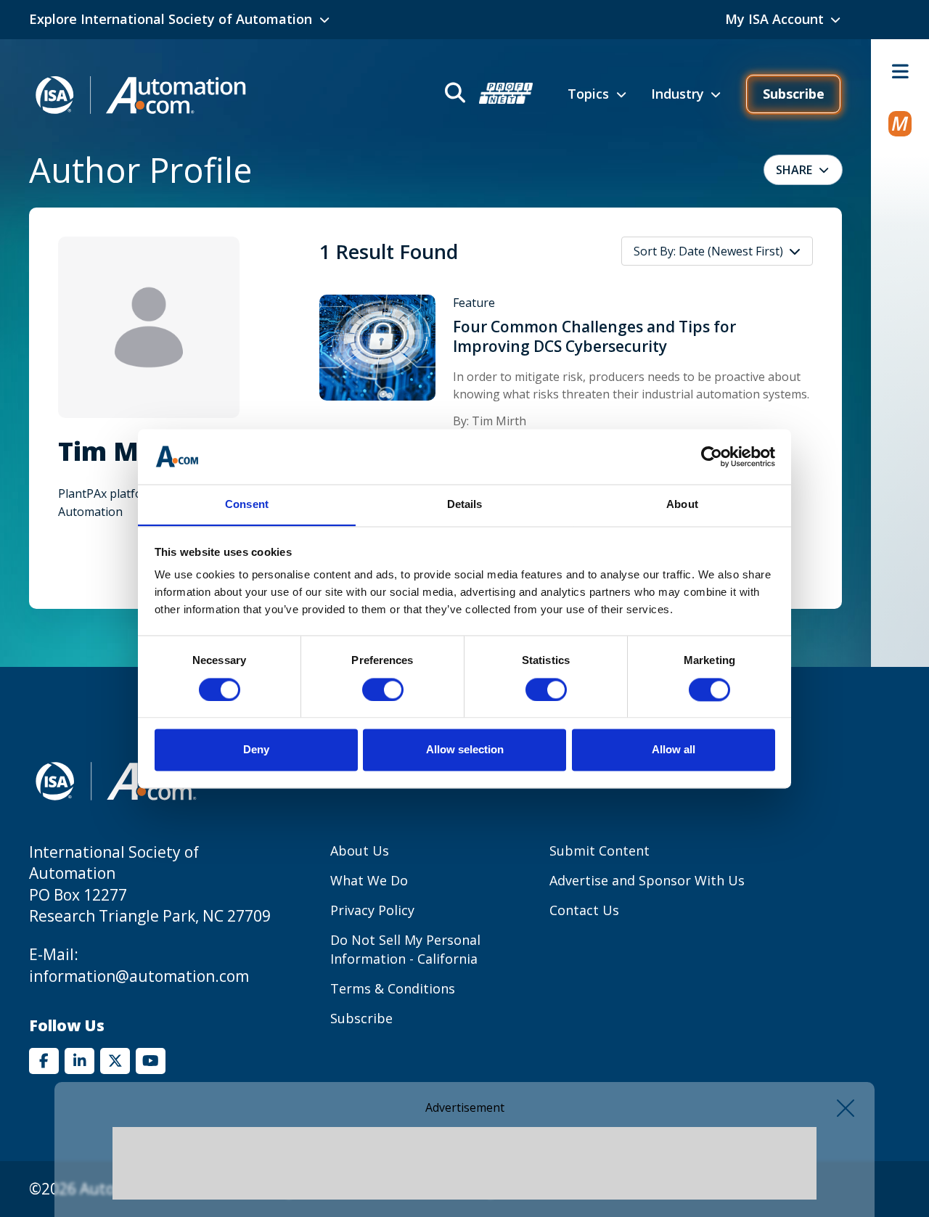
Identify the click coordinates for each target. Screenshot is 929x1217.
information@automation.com (139, 976)
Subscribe (793, 93)
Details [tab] (465, 505)
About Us (359, 850)
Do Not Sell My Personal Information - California (405, 949)
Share (794, 170)
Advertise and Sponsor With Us (647, 880)
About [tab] (682, 505)
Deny (256, 750)
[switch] (383, 689)
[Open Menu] (899, 71)
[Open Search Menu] (487, 95)
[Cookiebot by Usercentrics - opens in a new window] (711, 456)
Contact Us (584, 910)
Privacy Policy (372, 910)
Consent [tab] (247, 505)
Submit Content (599, 850)
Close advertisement (845, 1108)
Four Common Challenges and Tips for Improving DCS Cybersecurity (594, 336)
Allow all (673, 750)
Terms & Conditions (392, 988)
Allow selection (465, 750)
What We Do (369, 880)
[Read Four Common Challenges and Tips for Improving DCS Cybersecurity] (377, 347)
